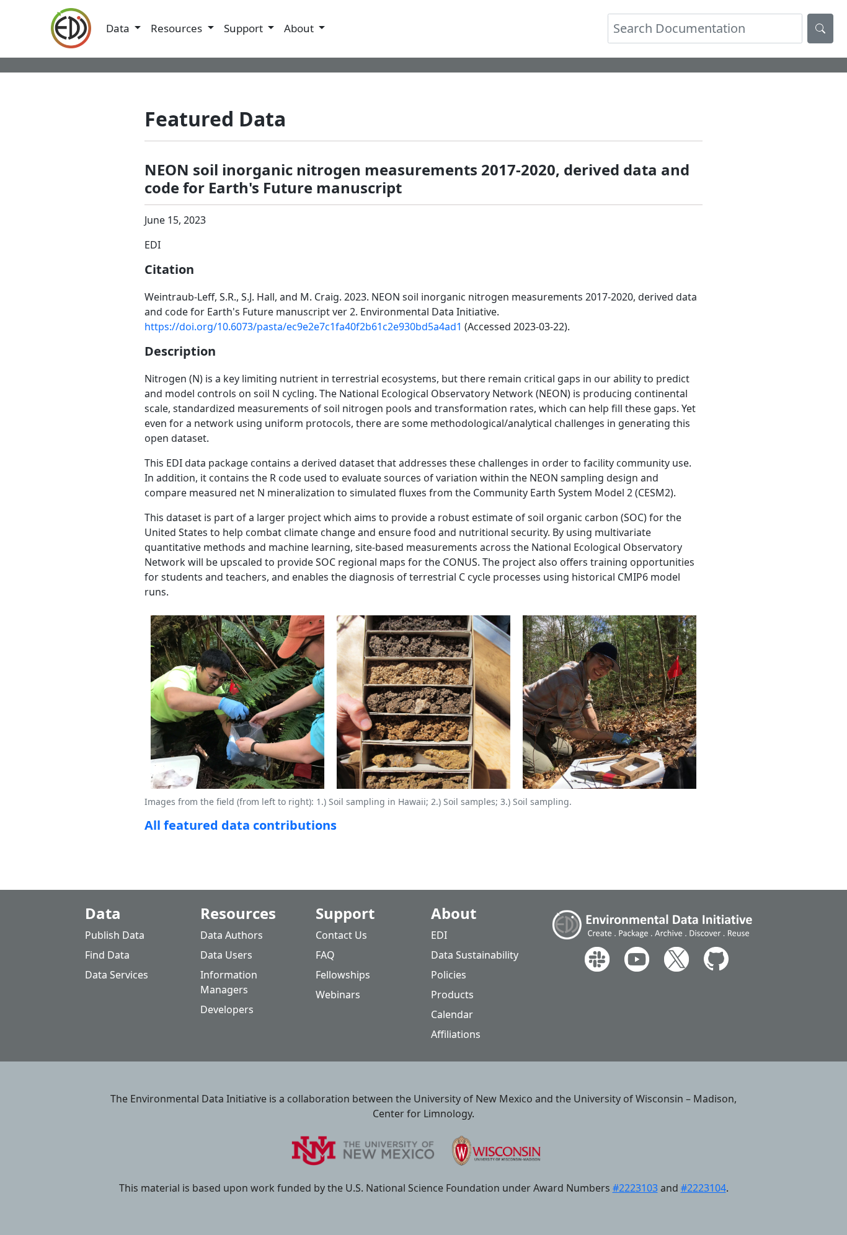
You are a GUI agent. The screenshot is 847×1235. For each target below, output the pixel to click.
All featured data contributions (240, 825)
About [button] (300, 28)
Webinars (338, 994)
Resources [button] (178, 28)
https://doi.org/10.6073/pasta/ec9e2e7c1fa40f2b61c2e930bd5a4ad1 (303, 326)
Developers (227, 1009)
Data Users (226, 955)
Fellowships (343, 975)
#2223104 (703, 1188)
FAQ (325, 955)
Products (452, 994)
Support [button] (244, 28)
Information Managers (228, 982)
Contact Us (341, 935)
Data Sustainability (474, 955)
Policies (448, 975)
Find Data (107, 955)
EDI (439, 935)
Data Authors (231, 935)
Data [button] (119, 28)
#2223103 (635, 1188)
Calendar (452, 1014)
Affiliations (456, 1034)
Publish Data (114, 935)
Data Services (116, 975)
